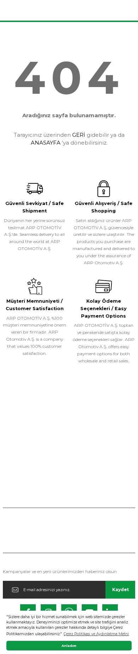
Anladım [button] (69, 646)
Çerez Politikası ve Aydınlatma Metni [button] (96, 634)
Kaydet (120, 589)
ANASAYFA (46, 142)
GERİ (78, 134)
